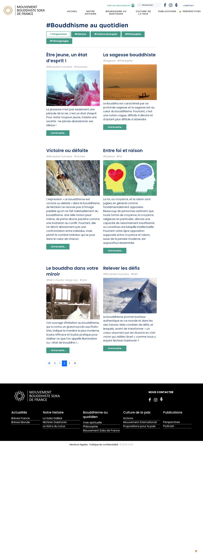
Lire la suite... (58, 133)
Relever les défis (121, 268)
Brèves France (20, 418)
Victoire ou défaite (67, 150)
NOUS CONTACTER (161, 392)
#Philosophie (133, 34)
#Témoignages (59, 41)
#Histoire (80, 34)
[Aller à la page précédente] (55, 363)
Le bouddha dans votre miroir (72, 271)
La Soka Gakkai (52, 418)
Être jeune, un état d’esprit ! (66, 58)
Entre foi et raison (123, 150)
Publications (172, 412)
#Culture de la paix (105, 34)
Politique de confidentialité (103, 444)
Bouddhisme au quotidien (95, 414)
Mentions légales (78, 444)
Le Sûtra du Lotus (54, 426)
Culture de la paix (136, 412)
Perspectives (59, 34)
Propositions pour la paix (139, 426)
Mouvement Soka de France (101, 430)
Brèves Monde (20, 422)
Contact (188, 5)
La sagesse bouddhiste (129, 55)
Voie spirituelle (92, 422)
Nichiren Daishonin (55, 422)
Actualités (19, 412)
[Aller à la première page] (49, 363)
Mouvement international (140, 422)
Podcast (168, 426)
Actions (128, 418)
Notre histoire (53, 412)
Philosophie (90, 426)
